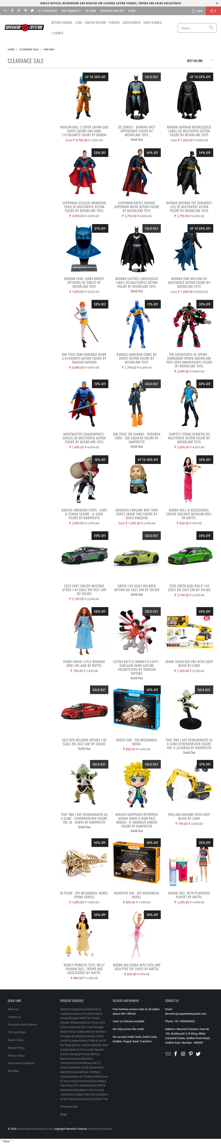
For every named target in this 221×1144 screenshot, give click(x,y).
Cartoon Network (81, 1058)
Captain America (70, 1013)
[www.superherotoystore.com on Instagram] (19, 11)
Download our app (112, 11)
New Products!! (71, 11)
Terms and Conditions (21, 1063)
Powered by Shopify (100, 1128)
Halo (73, 1081)
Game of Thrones (82, 1076)
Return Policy (16, 1040)
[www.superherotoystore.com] (24, 28)
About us (13, 1009)
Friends (82, 1081)
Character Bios (69, 1106)
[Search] (211, 28)
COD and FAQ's (17, 1032)
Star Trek (102, 1099)
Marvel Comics (91, 1022)
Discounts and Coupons (22, 1024)
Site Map (13, 1071)
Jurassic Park (93, 1036)
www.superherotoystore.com (34, 1128)
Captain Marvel (84, 1094)
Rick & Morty (97, 1081)
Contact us (14, 1017)
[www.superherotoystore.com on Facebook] (12, 11)
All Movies (85, 1063)
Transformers (68, 1063)
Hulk (98, 1076)
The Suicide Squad (90, 1049)
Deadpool (93, 1045)
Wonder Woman (70, 1022)
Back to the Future (91, 1090)
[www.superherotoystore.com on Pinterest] (25, 11)
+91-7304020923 (47, 11)
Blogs (132, 11)
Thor (85, 1013)
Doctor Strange (69, 1054)
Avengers (66, 1036)
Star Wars (66, 1085)
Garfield (78, 1036)
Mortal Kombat (69, 1090)
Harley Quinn (69, 1049)
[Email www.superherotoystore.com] (5, 11)
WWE (100, 1085)
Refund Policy (16, 1047)
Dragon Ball (77, 1018)
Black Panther (90, 1072)
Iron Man (95, 1013)
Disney (85, 1054)
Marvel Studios (96, 1031)
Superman (78, 1009)
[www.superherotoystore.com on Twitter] (32, 11)
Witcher (76, 1027)
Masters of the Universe (85, 1067)
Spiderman (92, 1009)
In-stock (90, 11)
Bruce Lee (80, 1045)
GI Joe (87, 1027)
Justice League (69, 1040)
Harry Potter (88, 1040)
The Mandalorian (84, 1085)
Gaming (65, 1076)
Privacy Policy (16, 1055)
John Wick (66, 1094)
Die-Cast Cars (86, 1099)
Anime (64, 1018)
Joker (104, 1045)
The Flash (92, 1018)
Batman (65, 1009)
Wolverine (74, 1072)
